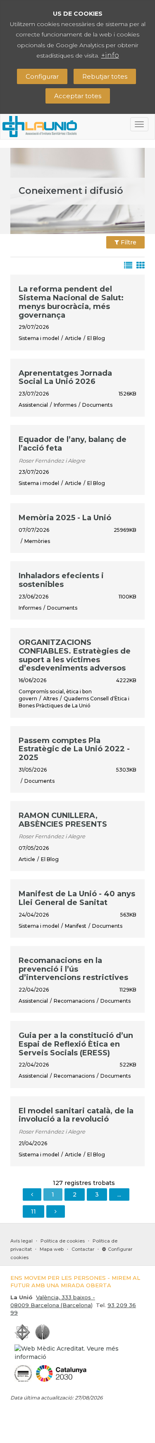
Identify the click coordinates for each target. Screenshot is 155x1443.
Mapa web (52, 1249)
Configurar (42, 76)
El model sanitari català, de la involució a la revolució (76, 1115)
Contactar (83, 1249)
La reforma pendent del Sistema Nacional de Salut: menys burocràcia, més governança (71, 302)
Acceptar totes (77, 96)
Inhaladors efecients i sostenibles (61, 580)
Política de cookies (63, 1241)
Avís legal (21, 1241)
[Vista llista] (126, 266)
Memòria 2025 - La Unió (65, 517)
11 (33, 1211)
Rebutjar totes (104, 76)
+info (110, 55)
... (119, 1194)
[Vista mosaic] (138, 266)
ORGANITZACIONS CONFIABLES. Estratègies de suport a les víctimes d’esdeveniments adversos (75, 655)
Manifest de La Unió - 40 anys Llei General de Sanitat (77, 898)
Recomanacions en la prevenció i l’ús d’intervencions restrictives (73, 969)
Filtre (127, 242)
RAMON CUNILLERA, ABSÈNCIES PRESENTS (63, 820)
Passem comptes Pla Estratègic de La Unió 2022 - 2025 (74, 749)
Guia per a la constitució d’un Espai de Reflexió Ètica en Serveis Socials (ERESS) (76, 1044)
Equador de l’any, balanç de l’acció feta (72, 444)
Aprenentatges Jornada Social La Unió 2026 (65, 377)
